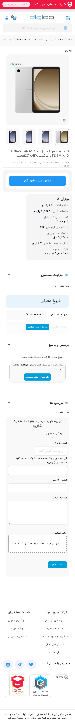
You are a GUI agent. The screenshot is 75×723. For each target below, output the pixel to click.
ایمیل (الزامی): (59, 480)
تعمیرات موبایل (16, 636)
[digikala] (17, 685)
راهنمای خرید (53, 628)
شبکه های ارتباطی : (56, 227)
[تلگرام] (19, 664)
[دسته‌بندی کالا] (68, 17)
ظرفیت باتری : (59, 249)
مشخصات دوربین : (56, 233)
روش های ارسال (53, 644)
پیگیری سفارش (16, 620)
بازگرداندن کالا (16, 628)
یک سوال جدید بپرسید (37, 377)
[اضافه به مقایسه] (70, 51)
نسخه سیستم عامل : (55, 217)
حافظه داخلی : (59, 211)
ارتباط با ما (53, 652)
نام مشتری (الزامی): (57, 462)
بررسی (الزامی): (59, 497)
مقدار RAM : (60, 205)
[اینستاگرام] (8, 664)
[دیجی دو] (42, 17)
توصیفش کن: (60, 443)
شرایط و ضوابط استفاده (53, 636)
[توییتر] (31, 664)
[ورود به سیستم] (7, 17)
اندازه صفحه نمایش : (55, 243)
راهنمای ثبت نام (53, 620)
